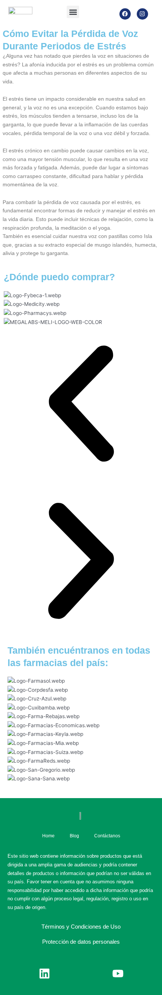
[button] (73, 12)
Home (48, 835)
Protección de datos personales (81, 941)
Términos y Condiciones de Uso (81, 926)
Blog (74, 835)
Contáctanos (107, 835)
